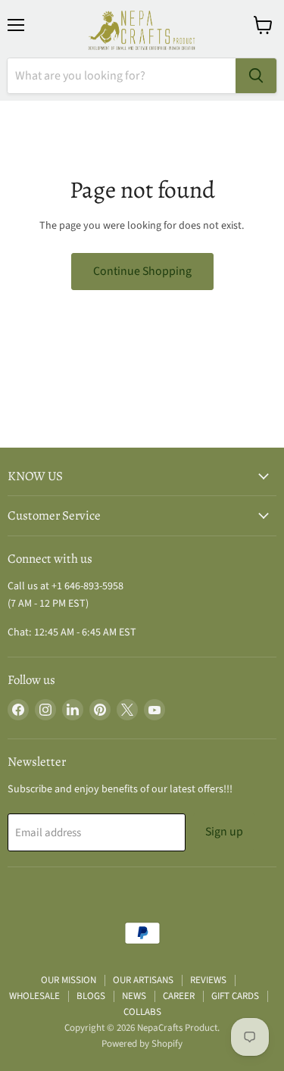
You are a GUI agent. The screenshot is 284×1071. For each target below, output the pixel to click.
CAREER (179, 996)
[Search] (256, 75)
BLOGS (90, 996)
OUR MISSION (68, 980)
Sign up (224, 831)
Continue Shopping (142, 271)
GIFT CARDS (235, 996)
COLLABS (142, 1012)
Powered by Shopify (142, 1044)
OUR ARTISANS (143, 980)
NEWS (134, 996)
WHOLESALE (34, 996)
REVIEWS (208, 980)
